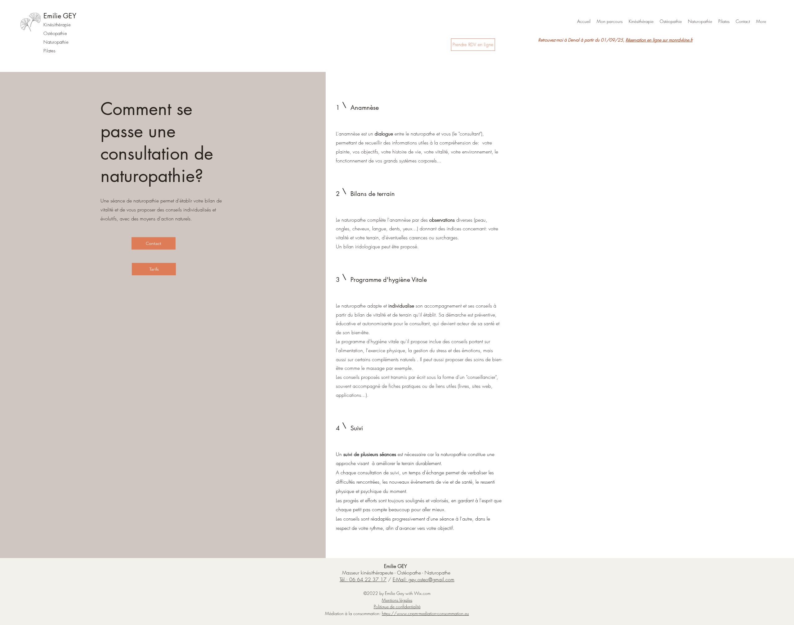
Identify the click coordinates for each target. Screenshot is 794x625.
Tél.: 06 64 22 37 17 (363, 579)
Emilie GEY (59, 15)
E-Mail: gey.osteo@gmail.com (423, 579)
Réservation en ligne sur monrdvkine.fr (659, 40)
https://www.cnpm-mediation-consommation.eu (425, 613)
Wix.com (422, 593)
